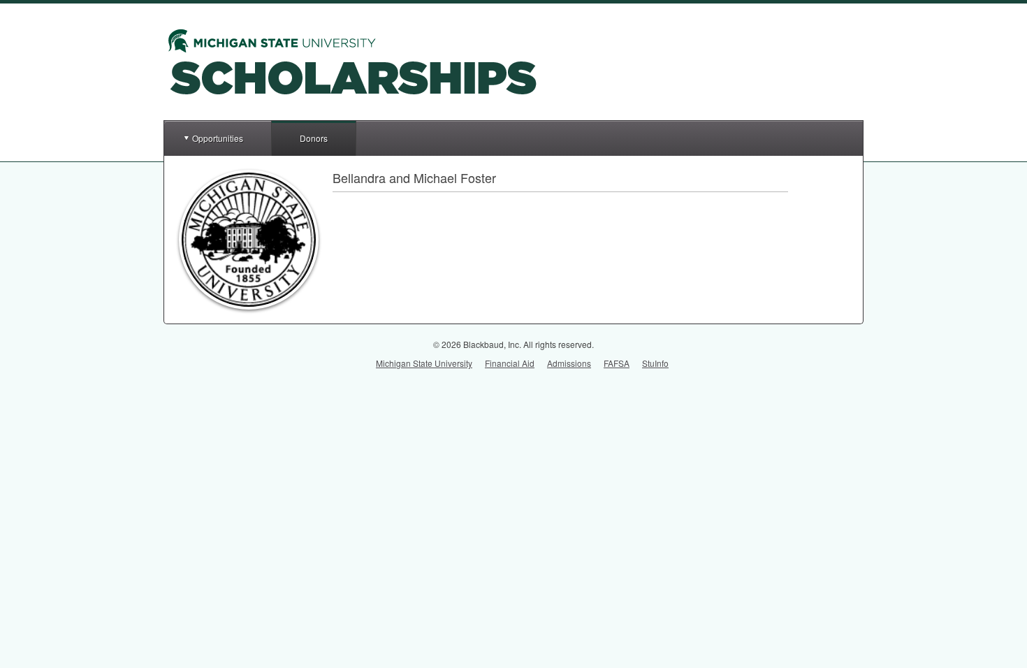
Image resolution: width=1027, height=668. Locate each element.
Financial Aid (509, 363)
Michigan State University (424, 363)
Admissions (569, 363)
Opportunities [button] (217, 138)
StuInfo (655, 363)
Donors (314, 138)
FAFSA (616, 363)
